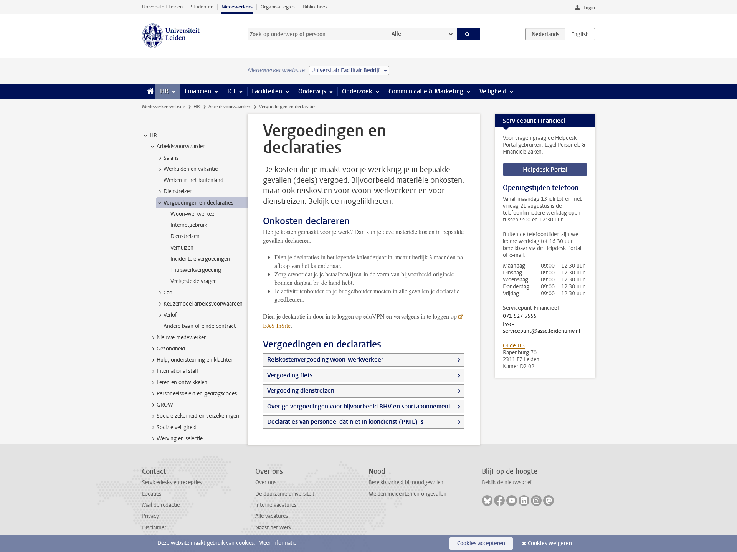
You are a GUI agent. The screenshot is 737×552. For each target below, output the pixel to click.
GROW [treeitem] (165, 404)
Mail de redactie (161, 505)
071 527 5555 (520, 316)
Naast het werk (273, 527)
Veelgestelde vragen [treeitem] (193, 281)
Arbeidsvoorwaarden (229, 107)
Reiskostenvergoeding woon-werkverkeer (325, 359)
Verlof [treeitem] (170, 315)
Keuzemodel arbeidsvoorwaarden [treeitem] (203, 303)
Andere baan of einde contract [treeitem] (200, 326)
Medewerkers (237, 6)
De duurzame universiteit (284, 493)
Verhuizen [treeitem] (181, 247)
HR (164, 91)
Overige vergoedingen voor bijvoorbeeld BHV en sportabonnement (359, 406)
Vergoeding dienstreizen (300, 391)
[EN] (580, 34)
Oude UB (514, 345)
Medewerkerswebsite (163, 107)
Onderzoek (357, 91)
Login (589, 8)
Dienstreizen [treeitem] (178, 191)
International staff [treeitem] (177, 371)
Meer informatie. (278, 543)
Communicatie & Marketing (425, 91)
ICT (231, 91)
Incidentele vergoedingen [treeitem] (200, 259)
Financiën (198, 91)
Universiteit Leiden (162, 6)
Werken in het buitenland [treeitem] (193, 180)
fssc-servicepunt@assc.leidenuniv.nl (541, 328)
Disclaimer (154, 527)
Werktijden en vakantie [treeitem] (191, 169)
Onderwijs (312, 91)
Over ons (265, 482)
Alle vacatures (271, 516)
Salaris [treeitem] (171, 158)
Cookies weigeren (550, 543)
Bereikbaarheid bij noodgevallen (405, 482)
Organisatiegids (278, 6)
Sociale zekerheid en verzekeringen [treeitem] (198, 416)
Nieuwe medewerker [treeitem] (181, 337)
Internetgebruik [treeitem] (188, 225)
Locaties (151, 493)
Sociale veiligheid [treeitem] (177, 427)
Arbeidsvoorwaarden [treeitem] (181, 146)
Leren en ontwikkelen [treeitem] (182, 382)
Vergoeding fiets (289, 375)
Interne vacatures (275, 505)
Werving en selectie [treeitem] (180, 438)
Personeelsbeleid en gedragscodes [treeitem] (197, 393)
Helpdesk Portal (545, 169)
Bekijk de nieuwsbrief (507, 482)
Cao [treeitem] (168, 292)
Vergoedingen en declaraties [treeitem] (198, 203)
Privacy (150, 516)
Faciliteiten (267, 91)
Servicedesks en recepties (172, 482)
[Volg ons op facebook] (499, 500)
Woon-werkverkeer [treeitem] (193, 214)
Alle (396, 34)
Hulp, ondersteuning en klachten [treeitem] (195, 360)
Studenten (202, 6)
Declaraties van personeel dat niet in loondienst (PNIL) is (345, 422)
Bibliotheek (315, 6)
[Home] (148, 91)
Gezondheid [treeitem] (171, 348)
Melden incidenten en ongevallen (407, 493)
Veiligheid (492, 91)
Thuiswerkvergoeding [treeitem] (195, 270)
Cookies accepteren (481, 543)
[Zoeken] (468, 34)
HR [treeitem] (153, 135)
